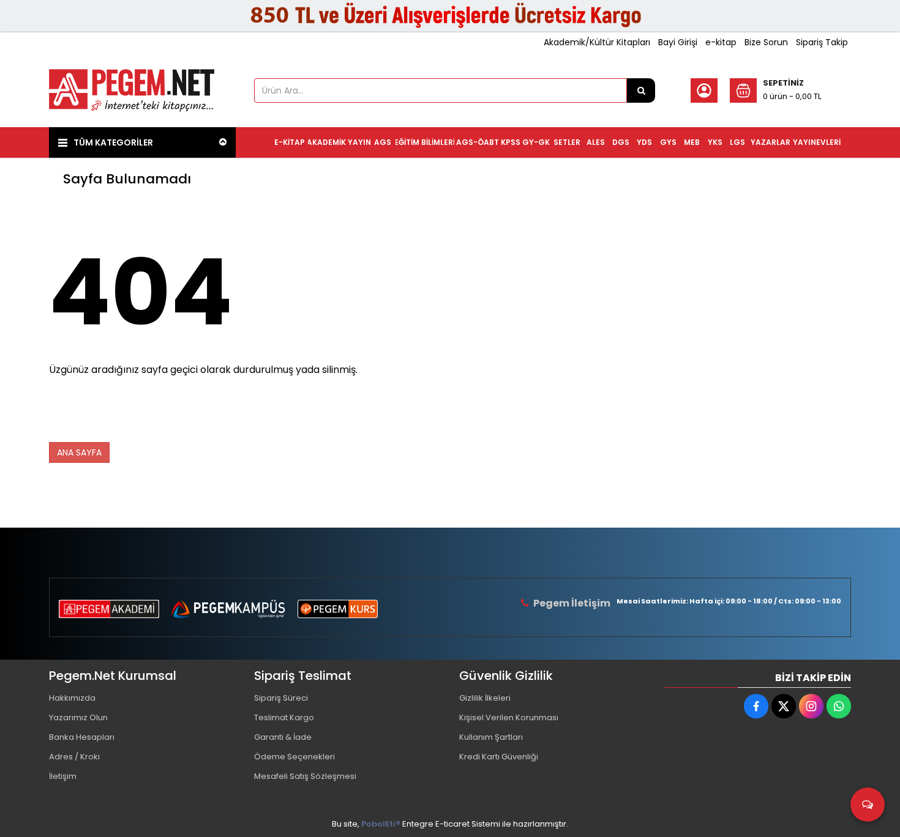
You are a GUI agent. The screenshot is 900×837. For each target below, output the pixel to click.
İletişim (63, 776)
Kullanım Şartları (491, 737)
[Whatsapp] (839, 706)
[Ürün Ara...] (641, 90)
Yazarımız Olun (78, 717)
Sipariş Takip (822, 42)
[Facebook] (756, 706)
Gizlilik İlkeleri (485, 698)
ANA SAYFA (79, 452)
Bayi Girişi (677, 42)
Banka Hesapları (81, 737)
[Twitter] (783, 706)
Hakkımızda (72, 698)
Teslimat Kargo (284, 717)
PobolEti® (380, 824)
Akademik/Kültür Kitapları (597, 42)
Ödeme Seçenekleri (294, 756)
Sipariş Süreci (281, 698)
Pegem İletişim (571, 603)
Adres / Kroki (74, 756)
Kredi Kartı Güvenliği (498, 756)
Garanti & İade (283, 737)
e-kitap (721, 42)
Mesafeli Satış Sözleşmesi (305, 776)
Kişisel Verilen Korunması (508, 717)
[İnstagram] (811, 706)
